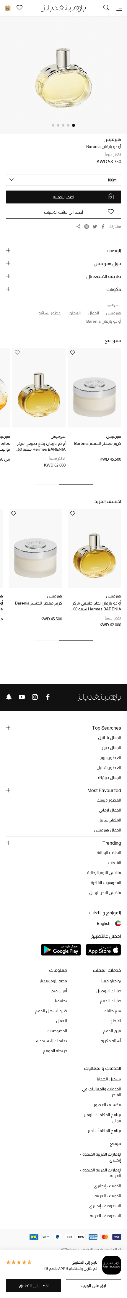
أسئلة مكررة (111, 1040)
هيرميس (112, 139)
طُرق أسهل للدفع (51, 1011)
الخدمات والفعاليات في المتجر (101, 1092)
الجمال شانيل (109, 737)
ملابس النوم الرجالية (104, 872)
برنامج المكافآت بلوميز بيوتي (102, 1117)
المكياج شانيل (109, 820)
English (103, 923)
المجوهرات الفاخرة (106, 882)
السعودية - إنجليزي (105, 1205)
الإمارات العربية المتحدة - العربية (100, 1173)
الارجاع (115, 1020)
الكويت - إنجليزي (107, 1185)
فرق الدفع (112, 1030)
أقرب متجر (58, 991)
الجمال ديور (111, 747)
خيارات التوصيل (108, 991)
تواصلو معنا (111, 981)
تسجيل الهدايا (109, 1079)
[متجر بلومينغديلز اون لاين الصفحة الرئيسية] (63, 7)
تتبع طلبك (112, 1011)
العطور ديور (110, 757)
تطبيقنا (61, 1001)
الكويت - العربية (108, 1195)
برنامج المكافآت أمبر (104, 1130)
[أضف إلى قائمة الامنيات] (72, 353)
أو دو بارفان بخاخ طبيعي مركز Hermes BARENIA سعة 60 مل (41, 446)
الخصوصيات (57, 1030)
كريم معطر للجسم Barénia (97, 443)
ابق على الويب (93, 1285)
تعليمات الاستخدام (51, 1040)
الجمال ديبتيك (109, 777)
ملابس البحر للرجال (105, 892)
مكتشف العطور (107, 1104)
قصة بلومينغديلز (53, 981)
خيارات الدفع (110, 1001)
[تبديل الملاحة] (119, 8)
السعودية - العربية (105, 1215)
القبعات (114, 862)
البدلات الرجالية (109, 852)
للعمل (61, 1020)
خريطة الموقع (55, 1050)
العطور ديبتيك (109, 800)
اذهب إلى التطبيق (33, 1285)
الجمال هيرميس (107, 830)
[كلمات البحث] (106, 8)
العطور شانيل (109, 767)
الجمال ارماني (110, 810)
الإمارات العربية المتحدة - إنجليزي (100, 1157)
